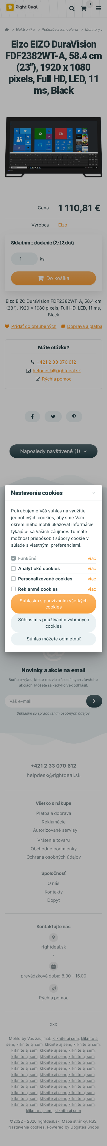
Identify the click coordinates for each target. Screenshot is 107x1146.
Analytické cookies (39, 568)
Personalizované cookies (45, 579)
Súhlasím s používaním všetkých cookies (54, 604)
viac (92, 558)
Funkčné (27, 558)
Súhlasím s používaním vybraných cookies (53, 623)
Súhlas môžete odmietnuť (54, 639)
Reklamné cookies (38, 589)
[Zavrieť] (93, 492)
